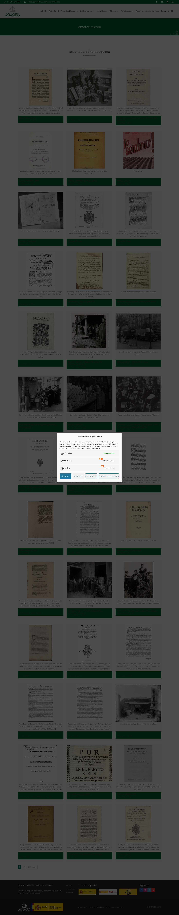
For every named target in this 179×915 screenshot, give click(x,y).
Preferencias (91, 476)
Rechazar (78, 476)
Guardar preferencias (109, 476)
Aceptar (65, 476)
